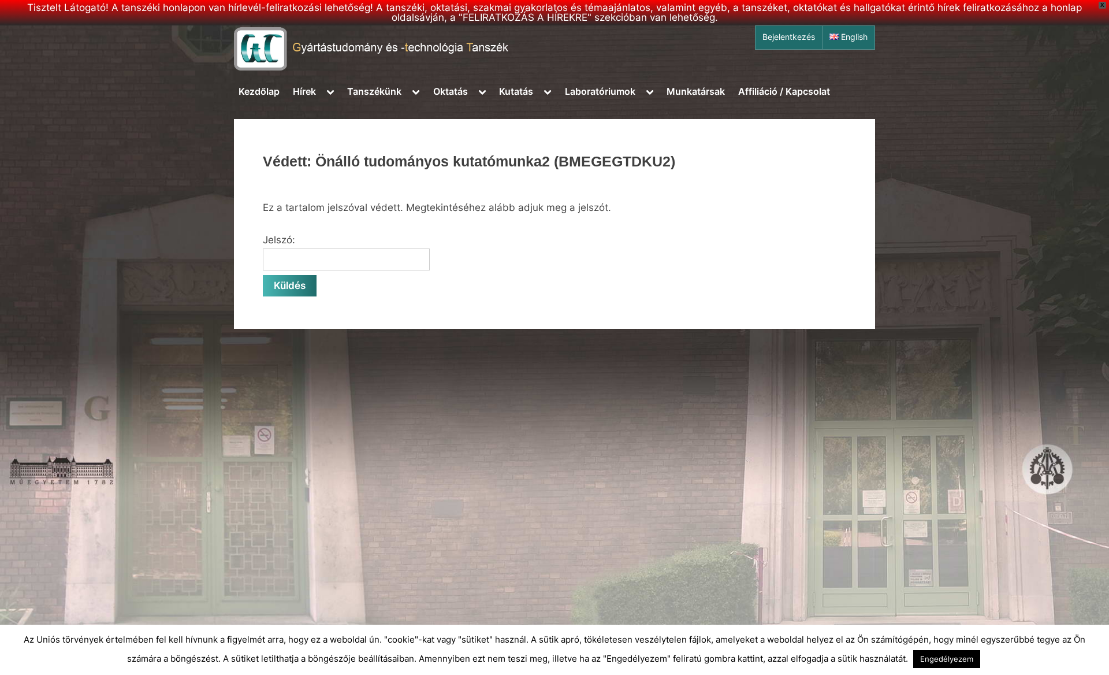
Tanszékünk (374, 91)
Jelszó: (279, 240)
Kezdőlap (259, 91)
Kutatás (516, 91)
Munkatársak (696, 91)
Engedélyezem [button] (946, 658)
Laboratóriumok (600, 91)
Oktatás (450, 91)
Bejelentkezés (788, 37)
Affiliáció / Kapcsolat (784, 91)
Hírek (304, 91)
